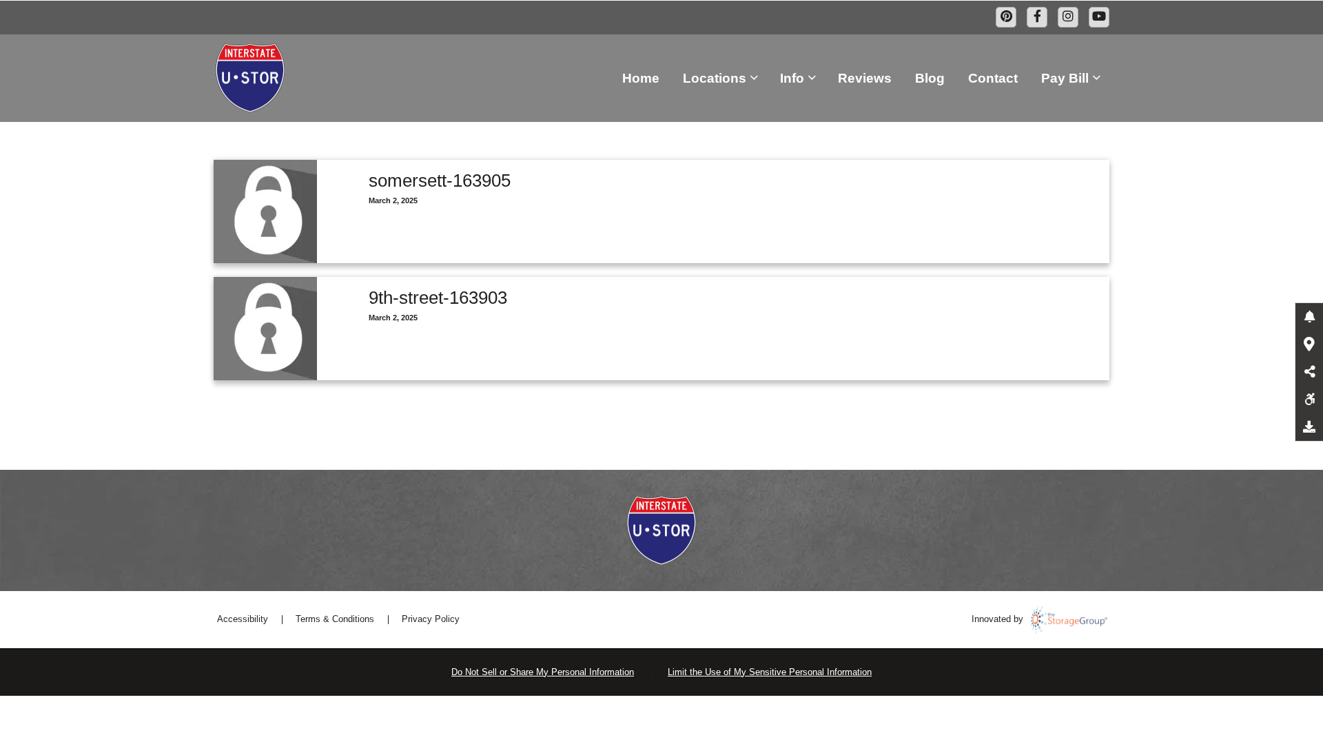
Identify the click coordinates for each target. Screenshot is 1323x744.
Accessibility (242, 619)
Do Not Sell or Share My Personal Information (542, 672)
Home (640, 78)
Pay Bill (1065, 78)
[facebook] (1037, 17)
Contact (993, 78)
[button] (1309, 317)
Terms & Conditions (335, 619)
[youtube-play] (1099, 17)
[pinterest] (1006, 17)
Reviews (865, 78)
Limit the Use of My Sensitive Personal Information (770, 672)
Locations (714, 78)
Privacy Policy (431, 619)
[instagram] (1068, 17)
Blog (930, 78)
